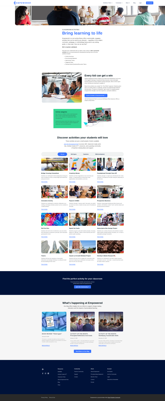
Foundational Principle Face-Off (107, 173)
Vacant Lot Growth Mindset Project (80, 256)
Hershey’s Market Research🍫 (106, 256)
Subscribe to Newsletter (112, 379)
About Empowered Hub (63, 379)
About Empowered (95, 371)
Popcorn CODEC (74, 200)
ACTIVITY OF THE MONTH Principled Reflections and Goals (81, 334)
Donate (92, 382)
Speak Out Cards (74, 228)
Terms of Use (52, 397)
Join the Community (111, 374)
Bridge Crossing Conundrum (50, 173)
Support (76, 374)
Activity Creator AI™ (62, 374)
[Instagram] (45, 373)
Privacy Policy (44, 397)
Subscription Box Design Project (107, 228)
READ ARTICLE (46, 345)
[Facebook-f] (42, 373)
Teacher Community (78, 371)
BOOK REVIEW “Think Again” (52, 334)
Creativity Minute (74, 173)
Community (118, 2)
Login (140, 2)
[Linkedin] (48, 373)
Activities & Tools (107, 2)
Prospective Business (103, 200)
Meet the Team (94, 376)
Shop (59, 384)
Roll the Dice (45, 228)
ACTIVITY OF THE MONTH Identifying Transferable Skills (108, 334)
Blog (134, 2)
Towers (43, 256)
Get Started (149, 2)
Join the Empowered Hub (71, 144)
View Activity (44, 181)
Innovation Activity (47, 200)
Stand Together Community (114, 397)
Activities (60, 371)
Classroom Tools (61, 376)
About (127, 2)
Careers (92, 379)
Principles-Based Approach (97, 374)
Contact (76, 376)
